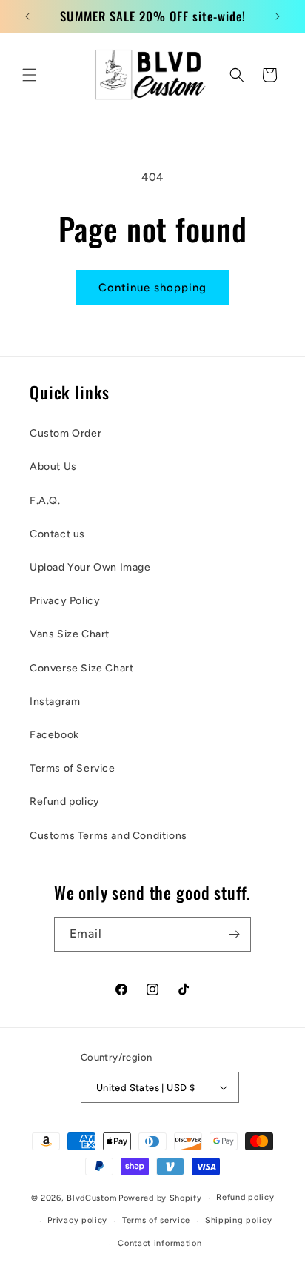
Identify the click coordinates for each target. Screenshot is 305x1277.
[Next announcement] (277, 16)
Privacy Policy (65, 600)
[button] (29, 75)
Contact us (57, 534)
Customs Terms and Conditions (108, 835)
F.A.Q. (45, 500)
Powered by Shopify (160, 1198)
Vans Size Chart (70, 634)
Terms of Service (72, 768)
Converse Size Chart (81, 668)
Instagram (55, 701)
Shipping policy (238, 1220)
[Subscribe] (234, 934)
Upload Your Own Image (90, 567)
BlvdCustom (91, 1198)
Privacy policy (77, 1220)
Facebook (54, 735)
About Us (53, 466)
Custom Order (65, 433)
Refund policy (65, 801)
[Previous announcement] (27, 16)
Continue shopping (152, 287)
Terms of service (156, 1220)
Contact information (159, 1243)
